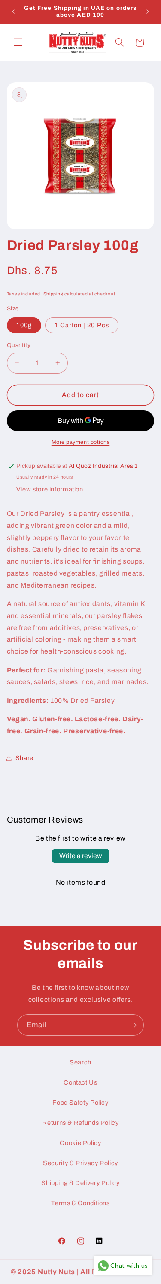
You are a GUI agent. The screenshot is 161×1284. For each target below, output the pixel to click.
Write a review (80, 855)
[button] (18, 42)
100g (24, 325)
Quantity (18, 345)
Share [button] (24, 757)
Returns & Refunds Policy (80, 1122)
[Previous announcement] (13, 11)
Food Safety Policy (80, 1102)
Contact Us (80, 1082)
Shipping (53, 294)
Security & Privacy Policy (80, 1163)
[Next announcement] (147, 11)
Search (80, 1062)
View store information (49, 489)
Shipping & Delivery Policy (80, 1182)
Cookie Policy (80, 1142)
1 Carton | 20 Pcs (82, 325)
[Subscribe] (133, 1024)
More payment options (81, 442)
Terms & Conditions (80, 1203)
